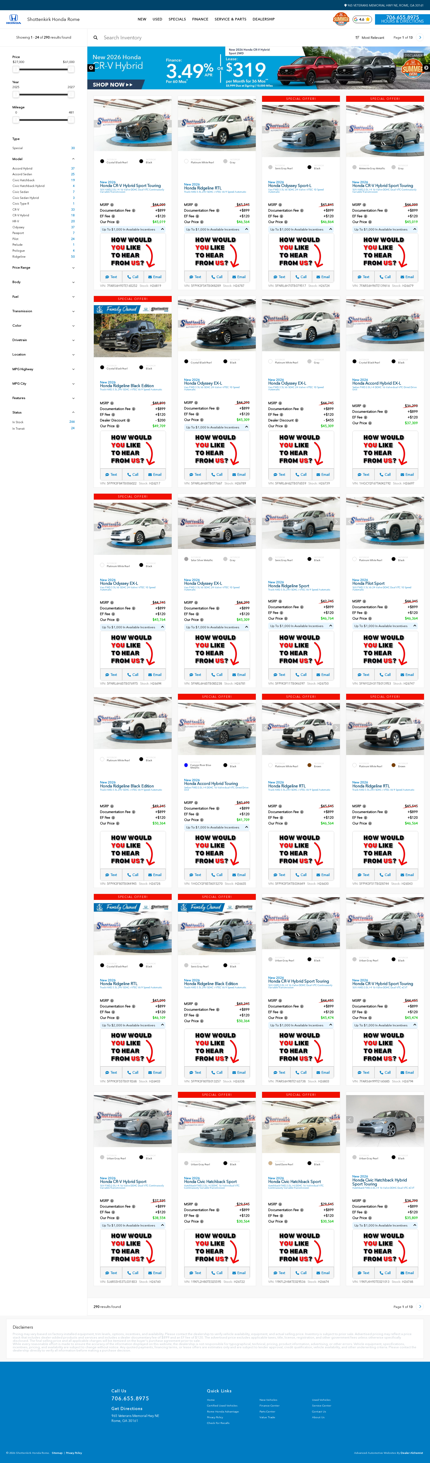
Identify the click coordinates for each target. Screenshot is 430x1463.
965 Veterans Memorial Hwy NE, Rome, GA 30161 (385, 5)
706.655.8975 (402, 17)
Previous (91, 68)
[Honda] (13, 19)
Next (426, 68)
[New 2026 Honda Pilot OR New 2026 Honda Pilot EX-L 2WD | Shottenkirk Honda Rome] (258, 68)
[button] (168, 124)
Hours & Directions (402, 21)
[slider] (15, 69)
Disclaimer (414, 55)
